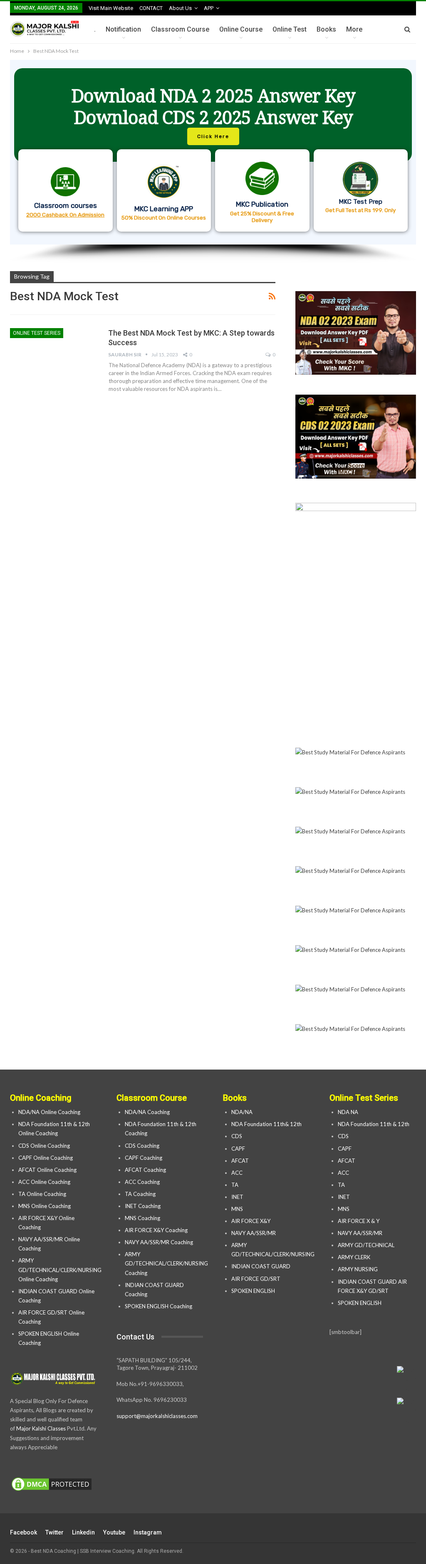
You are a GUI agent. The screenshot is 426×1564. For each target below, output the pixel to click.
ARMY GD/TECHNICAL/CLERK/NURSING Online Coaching (60, 1269)
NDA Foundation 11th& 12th (266, 1124)
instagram (148, 1532)
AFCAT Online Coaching (47, 1169)
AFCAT (240, 1160)
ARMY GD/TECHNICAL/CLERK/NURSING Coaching (166, 1263)
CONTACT (151, 8)
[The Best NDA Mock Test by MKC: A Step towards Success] (53, 356)
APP (208, 8)
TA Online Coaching (42, 1194)
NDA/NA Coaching (147, 1112)
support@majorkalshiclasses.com (157, 1416)
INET (237, 1196)
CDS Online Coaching (44, 1145)
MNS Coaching (142, 1218)
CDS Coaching (142, 1145)
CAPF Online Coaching (45, 1157)
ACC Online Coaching (44, 1182)
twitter (54, 1532)
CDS (236, 1136)
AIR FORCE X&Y (251, 1221)
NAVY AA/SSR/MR (253, 1233)
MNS (237, 1209)
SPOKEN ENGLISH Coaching (158, 1306)
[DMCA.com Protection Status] (51, 1484)
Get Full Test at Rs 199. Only (360, 210)
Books (326, 29)
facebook (23, 1532)
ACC (237, 1172)
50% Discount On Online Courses (163, 217)
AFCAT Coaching (145, 1169)
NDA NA (348, 1112)
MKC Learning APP (163, 209)
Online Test (289, 29)
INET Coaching (143, 1206)
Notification (123, 29)
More (354, 29)
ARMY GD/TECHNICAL (366, 1245)
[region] (213, 161)
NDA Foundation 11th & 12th (373, 1124)
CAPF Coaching (143, 1157)
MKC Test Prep (360, 201)
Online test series (36, 333)
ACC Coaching (142, 1182)
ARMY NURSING (358, 1269)
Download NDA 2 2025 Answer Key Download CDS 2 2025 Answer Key (213, 106)
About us (180, 8)
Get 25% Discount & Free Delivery (262, 216)
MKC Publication (262, 204)
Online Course (241, 29)
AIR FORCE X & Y (358, 1221)
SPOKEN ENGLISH (253, 1290)
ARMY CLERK (354, 1257)
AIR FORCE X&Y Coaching (156, 1230)
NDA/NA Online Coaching (49, 1112)
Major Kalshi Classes (41, 1428)
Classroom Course (180, 29)
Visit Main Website (111, 8)
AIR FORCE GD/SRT (256, 1278)
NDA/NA (242, 1112)
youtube (114, 1532)
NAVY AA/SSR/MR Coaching (159, 1242)
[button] (213, 152)
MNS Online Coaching (44, 1206)
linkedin (83, 1532)
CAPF (238, 1148)
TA (234, 1184)
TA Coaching (140, 1194)
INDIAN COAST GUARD (261, 1266)
